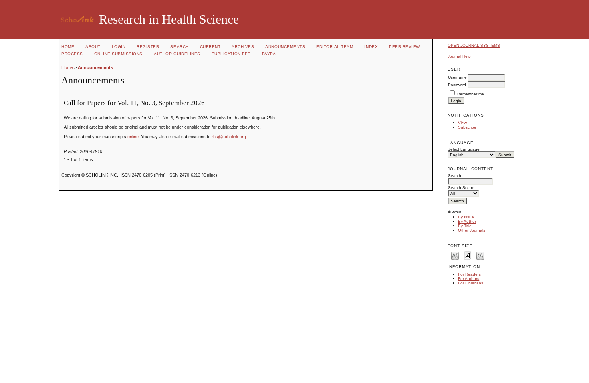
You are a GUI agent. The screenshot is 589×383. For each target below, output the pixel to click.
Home (67, 46)
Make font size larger (480, 255)
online (133, 136)
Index (371, 46)
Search (179, 46)
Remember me (470, 94)
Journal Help (459, 56)
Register (148, 46)
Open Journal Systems (474, 45)
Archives (243, 46)
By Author (467, 221)
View (462, 123)
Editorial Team (334, 46)
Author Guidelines (177, 54)
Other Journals (471, 230)
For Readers (469, 274)
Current (210, 46)
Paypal (270, 54)
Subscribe (467, 127)
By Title (465, 226)
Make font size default (468, 255)
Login (119, 46)
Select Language (464, 149)
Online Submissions (118, 54)
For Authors (468, 278)
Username (457, 77)
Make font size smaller (455, 255)
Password (457, 85)
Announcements (285, 46)
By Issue (466, 217)
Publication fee (231, 54)
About (93, 46)
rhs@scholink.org (229, 136)
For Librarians (470, 283)
